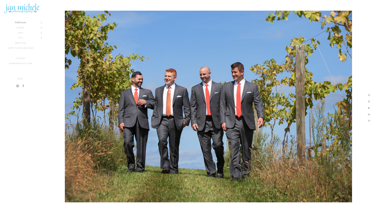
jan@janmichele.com (20, 63)
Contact (20, 58)
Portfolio (20, 22)
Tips (20, 38)
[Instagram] (17, 85)
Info (20, 33)
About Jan (20, 43)
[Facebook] (23, 85)
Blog (20, 79)
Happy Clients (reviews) (20, 48)
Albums (20, 28)
